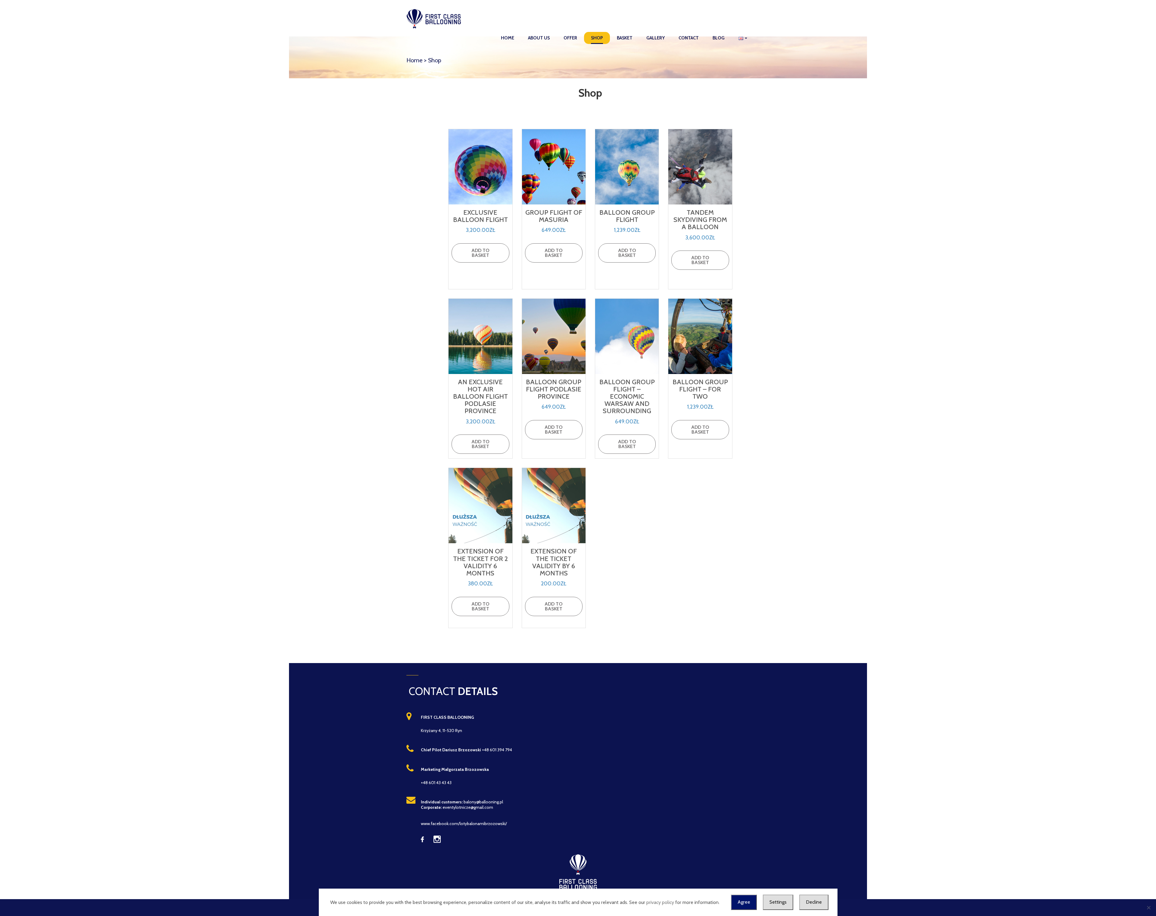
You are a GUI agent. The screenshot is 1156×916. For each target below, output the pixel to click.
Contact (689, 38)
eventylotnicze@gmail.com (468, 807)
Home (507, 38)
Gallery (655, 38)
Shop (597, 38)
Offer (570, 38)
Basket (624, 38)
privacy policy (660, 902)
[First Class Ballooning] (435, 18)
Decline (814, 902)
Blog (719, 38)
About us (539, 38)
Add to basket (480, 253)
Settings (778, 902)
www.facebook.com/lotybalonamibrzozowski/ (464, 823)
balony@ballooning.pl (483, 802)
